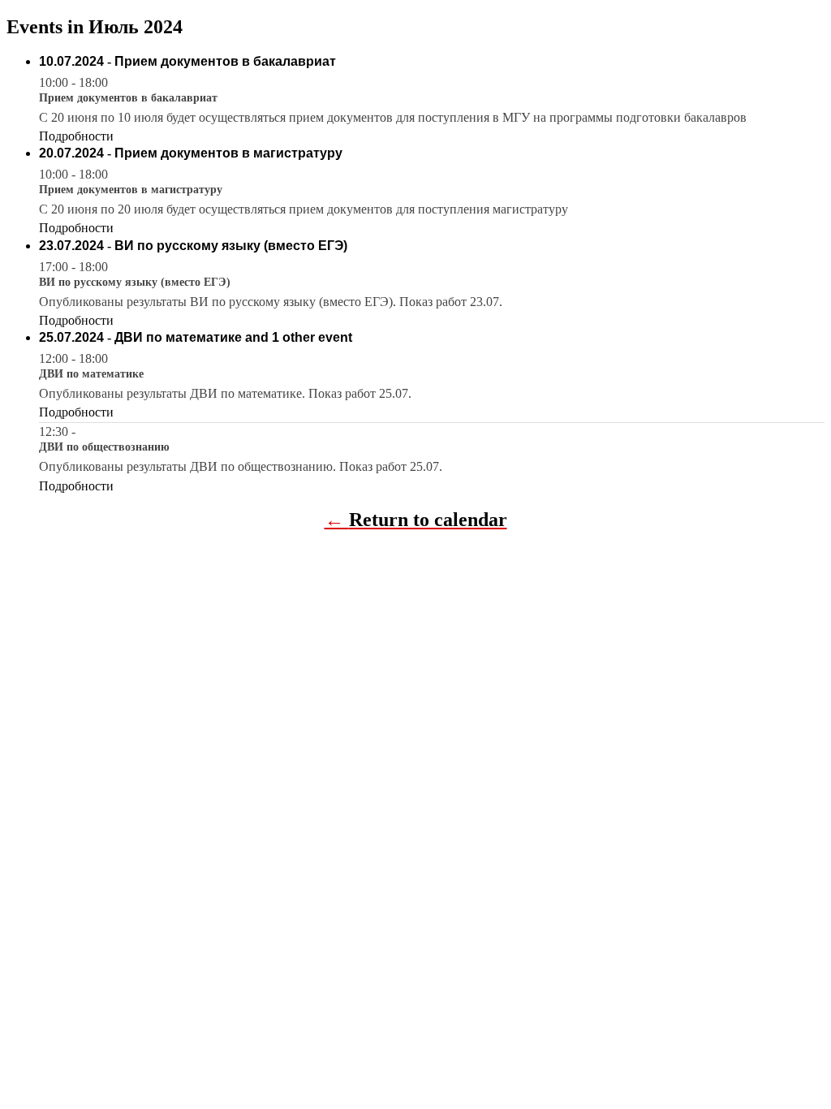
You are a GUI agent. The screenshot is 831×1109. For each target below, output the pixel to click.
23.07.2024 (71, 245)
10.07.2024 (71, 61)
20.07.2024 (71, 153)
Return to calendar (428, 519)
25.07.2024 (71, 337)
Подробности (76, 136)
